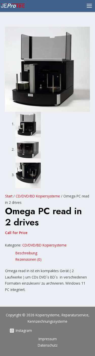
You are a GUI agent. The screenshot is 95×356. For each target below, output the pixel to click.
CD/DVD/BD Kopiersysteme (38, 196)
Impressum (48, 338)
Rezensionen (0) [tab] (28, 259)
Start (8, 196)
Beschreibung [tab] (26, 253)
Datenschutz (48, 345)
